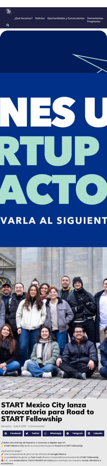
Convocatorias (36, 426)
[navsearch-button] (7, 25)
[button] (13, 433)
